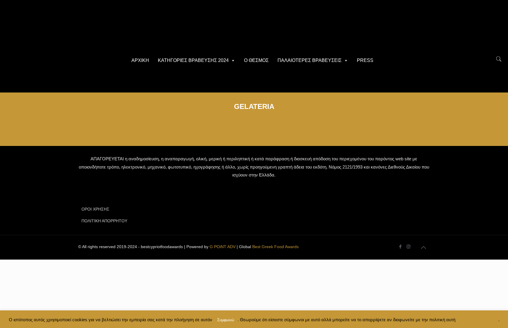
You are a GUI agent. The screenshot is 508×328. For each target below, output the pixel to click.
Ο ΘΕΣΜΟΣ (256, 60)
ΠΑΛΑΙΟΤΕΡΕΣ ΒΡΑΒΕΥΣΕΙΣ (310, 60)
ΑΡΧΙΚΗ (140, 60)
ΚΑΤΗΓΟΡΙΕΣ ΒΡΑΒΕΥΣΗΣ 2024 (193, 60)
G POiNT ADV (222, 246)
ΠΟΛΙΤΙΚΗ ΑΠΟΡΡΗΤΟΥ (104, 220)
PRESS (365, 60)
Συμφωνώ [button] (225, 320)
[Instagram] (408, 246)
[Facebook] (400, 246)
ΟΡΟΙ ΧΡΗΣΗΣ (95, 209)
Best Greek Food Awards (275, 246)
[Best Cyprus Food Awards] (254, 26)
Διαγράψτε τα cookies (476, 319)
